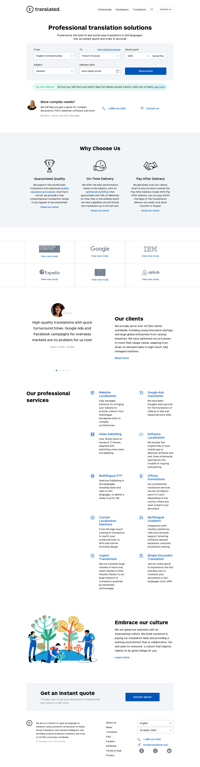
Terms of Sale (113, 750)
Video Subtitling (110, 434)
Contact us (165, 9)
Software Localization (156, 435)
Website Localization (107, 394)
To (100, 49)
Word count (132, 49)
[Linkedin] (169, 750)
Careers (110, 741)
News (109, 727)
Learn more (159, 87)
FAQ (108, 736)
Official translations (156, 477)
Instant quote (143, 696)
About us (111, 722)
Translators (139, 9)
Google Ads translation (156, 394)
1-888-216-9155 (152, 739)
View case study (49, 256)
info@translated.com (155, 744)
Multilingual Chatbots (156, 518)
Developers (122, 9)
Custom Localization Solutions (107, 520)
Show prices (146, 71)
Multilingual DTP (110, 475)
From (37, 49)
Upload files (158, 56)
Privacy (110, 755)
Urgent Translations (108, 557)
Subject (38, 64)
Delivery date (87, 64)
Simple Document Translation (160, 557)
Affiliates (111, 746)
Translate (111, 731)
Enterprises (105, 9)
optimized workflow (97, 191)
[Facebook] (141, 750)
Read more (122, 358)
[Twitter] (155, 750)
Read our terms (50, 207)
